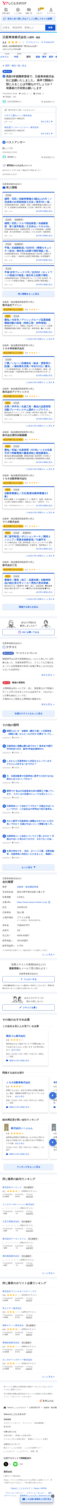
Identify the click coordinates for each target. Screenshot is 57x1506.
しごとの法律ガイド (32, 1448)
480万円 (29, 1335)
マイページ (51, 13)
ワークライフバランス (26, 653)
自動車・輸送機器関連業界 (12, 46)
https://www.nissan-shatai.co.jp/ (32, 902)
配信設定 (7, 1427)
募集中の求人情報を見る (19, 1061)
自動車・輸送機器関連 (27, 887)
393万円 (29, 1317)
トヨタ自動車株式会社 (14, 478)
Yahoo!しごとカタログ (16, 1408)
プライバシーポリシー (14, 1493)
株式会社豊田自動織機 (14, 435)
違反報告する (49, 102)
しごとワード (22, 1451)
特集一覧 (29, 13)
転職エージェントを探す (38, 1439)
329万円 (29, 1352)
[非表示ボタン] (52, 1496)
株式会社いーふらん (22, 1128)
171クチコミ (34, 42)
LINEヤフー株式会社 (12, 1476)
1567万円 (29, 1196)
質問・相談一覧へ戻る (15, 65)
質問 (28, 57)
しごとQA (18, 13)
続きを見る (46, 675)
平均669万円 (49, 42)
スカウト (39, 13)
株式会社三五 (9, 565)
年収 (18, 56)
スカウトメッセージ (12, 1423)
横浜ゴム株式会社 (16, 1036)
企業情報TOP (34, 1408)
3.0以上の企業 (31, 46)
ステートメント (10, 1496)
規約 (50, 1493)
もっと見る (47, 954)
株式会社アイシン (12, 305)
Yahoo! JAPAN (40, 1488)
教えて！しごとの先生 (13, 1448)
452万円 (29, 1300)
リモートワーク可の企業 (11, 49)
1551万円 (29, 1213)
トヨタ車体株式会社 (13, 348)
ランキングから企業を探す (15, 1439)
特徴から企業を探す (23, 1435)
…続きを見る (15, 1050)
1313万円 (29, 1265)
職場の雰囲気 (18, 682)
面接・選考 (41, 56)
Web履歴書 (39, 1423)
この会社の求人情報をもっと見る (38, 339)
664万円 (29, 1369)
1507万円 (29, 1248)
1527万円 (29, 1231)
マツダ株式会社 (10, 521)
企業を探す (6, 13)
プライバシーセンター (36, 1493)
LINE (21, 1464)
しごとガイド (9, 1451)
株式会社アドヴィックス (15, 391)
